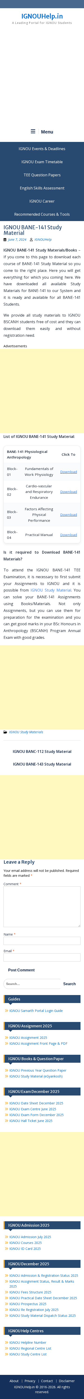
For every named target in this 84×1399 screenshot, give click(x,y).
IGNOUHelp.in (42, 16)
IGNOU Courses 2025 (25, 1242)
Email (9, 951)
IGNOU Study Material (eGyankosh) (36, 1076)
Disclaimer (67, 1381)
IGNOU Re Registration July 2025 (34, 1309)
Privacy (29, 1381)
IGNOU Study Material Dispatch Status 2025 (42, 1315)
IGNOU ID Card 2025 (25, 1248)
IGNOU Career (42, 201)
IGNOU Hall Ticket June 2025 (30, 1120)
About (14, 1381)
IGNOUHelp (43, 239)
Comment (12, 884)
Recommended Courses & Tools (42, 214)
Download (68, 471)
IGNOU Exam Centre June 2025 (32, 1109)
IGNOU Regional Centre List (30, 1348)
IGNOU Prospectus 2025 (27, 1304)
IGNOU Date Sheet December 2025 (36, 1103)
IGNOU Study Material (51, 590)
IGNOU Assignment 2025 (28, 1037)
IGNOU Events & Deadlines (42, 148)
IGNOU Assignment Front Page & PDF (38, 1043)
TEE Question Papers (42, 175)
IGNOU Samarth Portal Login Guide (36, 1010)
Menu (47, 131)
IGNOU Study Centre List (28, 1354)
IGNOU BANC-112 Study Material (42, 751)
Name (10, 934)
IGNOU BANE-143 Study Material (42, 764)
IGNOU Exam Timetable (42, 161)
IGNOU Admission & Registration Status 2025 (43, 1275)
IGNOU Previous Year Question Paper (37, 1070)
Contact (47, 1381)
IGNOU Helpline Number (27, 1342)
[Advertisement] (42, 78)
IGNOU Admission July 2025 (30, 1237)
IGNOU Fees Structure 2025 (30, 1292)
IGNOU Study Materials (26, 732)
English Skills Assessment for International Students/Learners (42, 188)
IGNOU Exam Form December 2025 (36, 1115)
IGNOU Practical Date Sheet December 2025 (43, 1298)
